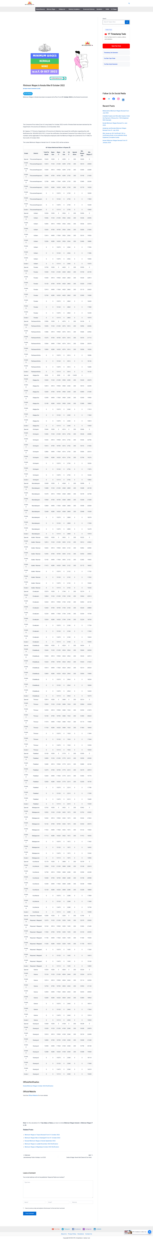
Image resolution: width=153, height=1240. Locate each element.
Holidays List (62, 9)
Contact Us (88, 1234)
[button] (129, 3)
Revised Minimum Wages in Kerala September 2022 (40, 1141)
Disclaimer (81, 1234)
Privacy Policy (72, 1234)
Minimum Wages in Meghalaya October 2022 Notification (42, 1147)
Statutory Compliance (74, 9)
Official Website (33, 1095)
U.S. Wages (114, 9)
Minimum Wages (51, 9)
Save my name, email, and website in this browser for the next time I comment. (45, 1208)
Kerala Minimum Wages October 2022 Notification (38, 1086)
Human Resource (40, 9)
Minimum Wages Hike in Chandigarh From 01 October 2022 (42, 1138)
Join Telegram (28, 93)
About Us (64, 1234)
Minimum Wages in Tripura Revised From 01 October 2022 (42, 1135)
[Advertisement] (58, 29)
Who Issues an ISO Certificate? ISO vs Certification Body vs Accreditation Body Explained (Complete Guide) (115, 135)
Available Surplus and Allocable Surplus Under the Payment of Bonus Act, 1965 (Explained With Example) (116, 118)
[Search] (127, 22)
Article (107, 9)
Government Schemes (89, 9)
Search (104, 18)
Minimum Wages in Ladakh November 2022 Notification (41, 1144)
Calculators (99, 9)
